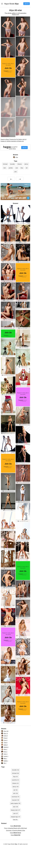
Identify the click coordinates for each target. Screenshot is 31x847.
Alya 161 (15, 776)
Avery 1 (6, 754)
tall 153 (15, 790)
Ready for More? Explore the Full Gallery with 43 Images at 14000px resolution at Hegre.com (13, 140)
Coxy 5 (5, 740)
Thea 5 (5, 742)
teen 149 (15, 807)
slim (15, 172)
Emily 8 (6, 736)
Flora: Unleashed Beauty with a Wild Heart (15, 828)
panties (11, 168)
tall (26, 168)
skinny (26, 164)
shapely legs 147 (15, 817)
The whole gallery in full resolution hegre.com (15, 13)
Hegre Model (11, 3)
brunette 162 (15, 770)
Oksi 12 (6, 733)
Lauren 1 (6, 756)
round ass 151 (15, 797)
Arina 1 (5, 752)
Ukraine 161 (15, 783)
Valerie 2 (6, 747)
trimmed (5, 164)
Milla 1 (5, 758)
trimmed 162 (15, 773)
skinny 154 (15, 786)
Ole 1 (5, 763)
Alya (16, 157)
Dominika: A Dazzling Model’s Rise (15, 830)
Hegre (15, 826)
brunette (12, 164)
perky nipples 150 (15, 803)
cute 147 (15, 813)
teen (5, 168)
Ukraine (19, 164)
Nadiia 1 (6, 761)
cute (16, 168)
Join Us (27, 3)
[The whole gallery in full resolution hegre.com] (23, 106)
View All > (15, 819)
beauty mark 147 (15, 810)
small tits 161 (15, 780)
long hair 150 (15, 800)
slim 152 (15, 793)
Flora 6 (5, 738)
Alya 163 (6, 731)
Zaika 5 (6, 745)
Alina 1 (5, 749)
